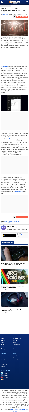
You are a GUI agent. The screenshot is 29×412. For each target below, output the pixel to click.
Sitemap (3, 348)
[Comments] (14, 16)
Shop (14, 358)
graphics (11, 221)
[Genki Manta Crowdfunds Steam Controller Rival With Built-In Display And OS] (14, 253)
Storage (16, 221)
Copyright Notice (23, 409)
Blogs (2, 344)
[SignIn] (3, 2)
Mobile (14, 342)
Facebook (5, 375)
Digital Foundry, (10, 139)
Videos (14, 348)
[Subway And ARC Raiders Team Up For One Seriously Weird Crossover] (14, 276)
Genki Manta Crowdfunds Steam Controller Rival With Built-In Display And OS (13, 263)
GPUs (19, 221)
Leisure (14, 346)
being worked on (19, 191)
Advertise (3, 358)
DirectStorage (4, 66)
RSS (4, 379)
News (2, 342)
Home (2, 338)
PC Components (17, 338)
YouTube (5, 377)
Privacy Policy (4, 364)
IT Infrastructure (16, 344)
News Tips (3, 360)
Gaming (6, 221)
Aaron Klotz (11, 226)
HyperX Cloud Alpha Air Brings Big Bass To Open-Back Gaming (13, 309)
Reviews (3, 340)
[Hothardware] (14, 2)
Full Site (3, 346)
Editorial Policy (16, 360)
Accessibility (16, 355)
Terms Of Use (14, 411)
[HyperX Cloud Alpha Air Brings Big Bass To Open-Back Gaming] (14, 299)
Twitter (5, 373)
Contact (3, 362)
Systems (15, 340)
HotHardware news (22, 235)
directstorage (4, 222)
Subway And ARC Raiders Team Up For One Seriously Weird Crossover (13, 286)
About (2, 355)
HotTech (3, 366)
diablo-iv (10, 222)
